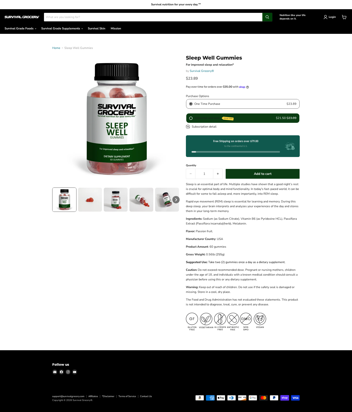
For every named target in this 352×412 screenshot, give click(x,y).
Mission (116, 28)
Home (56, 48)
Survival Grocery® (202, 71)
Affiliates (93, 396)
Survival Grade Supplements (61, 28)
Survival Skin (96, 28)
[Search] (267, 17)
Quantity (191, 165)
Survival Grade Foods (19, 28)
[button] (64, 200)
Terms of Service (127, 396)
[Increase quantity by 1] (218, 174)
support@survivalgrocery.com (68, 396)
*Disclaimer (108, 396)
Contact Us (146, 396)
